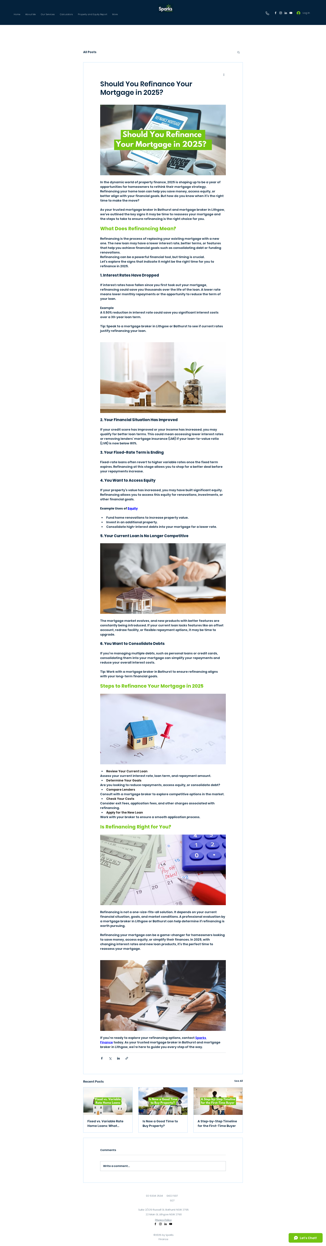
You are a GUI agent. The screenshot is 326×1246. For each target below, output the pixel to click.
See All (238, 1081)
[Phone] (267, 13)
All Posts (89, 52)
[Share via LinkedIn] (118, 1058)
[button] (238, 52)
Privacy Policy (163, 1220)
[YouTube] (291, 13)
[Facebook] (275, 13)
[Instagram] (280, 13)
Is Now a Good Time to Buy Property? (160, 1123)
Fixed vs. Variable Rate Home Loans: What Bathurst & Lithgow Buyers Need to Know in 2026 (106, 1123)
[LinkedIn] (285, 13)
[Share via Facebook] (101, 1058)
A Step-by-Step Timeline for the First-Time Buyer (217, 1123)
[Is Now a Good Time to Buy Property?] (163, 1101)
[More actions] (224, 75)
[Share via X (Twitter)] (110, 1058)
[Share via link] (126, 1058)
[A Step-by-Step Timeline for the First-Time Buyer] (218, 1101)
